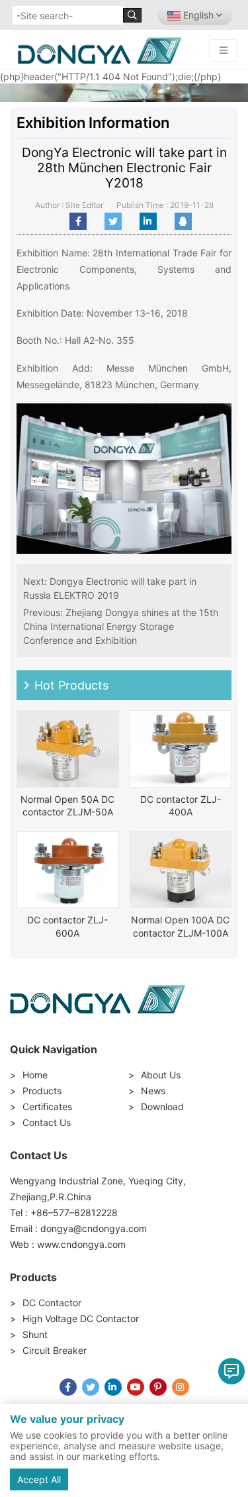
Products (42, 1090)
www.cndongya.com (81, 1244)
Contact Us (46, 1122)
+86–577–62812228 (74, 1212)
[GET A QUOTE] (231, 1371)
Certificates (47, 1106)
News (153, 1090)
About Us (161, 1074)
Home (35, 1074)
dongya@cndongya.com (93, 1228)
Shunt (35, 1334)
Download (162, 1106)
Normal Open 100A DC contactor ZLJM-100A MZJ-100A (180, 933)
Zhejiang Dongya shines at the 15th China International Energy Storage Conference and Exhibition (120, 626)
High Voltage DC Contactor (80, 1318)
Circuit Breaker (54, 1350)
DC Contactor (51, 1302)
